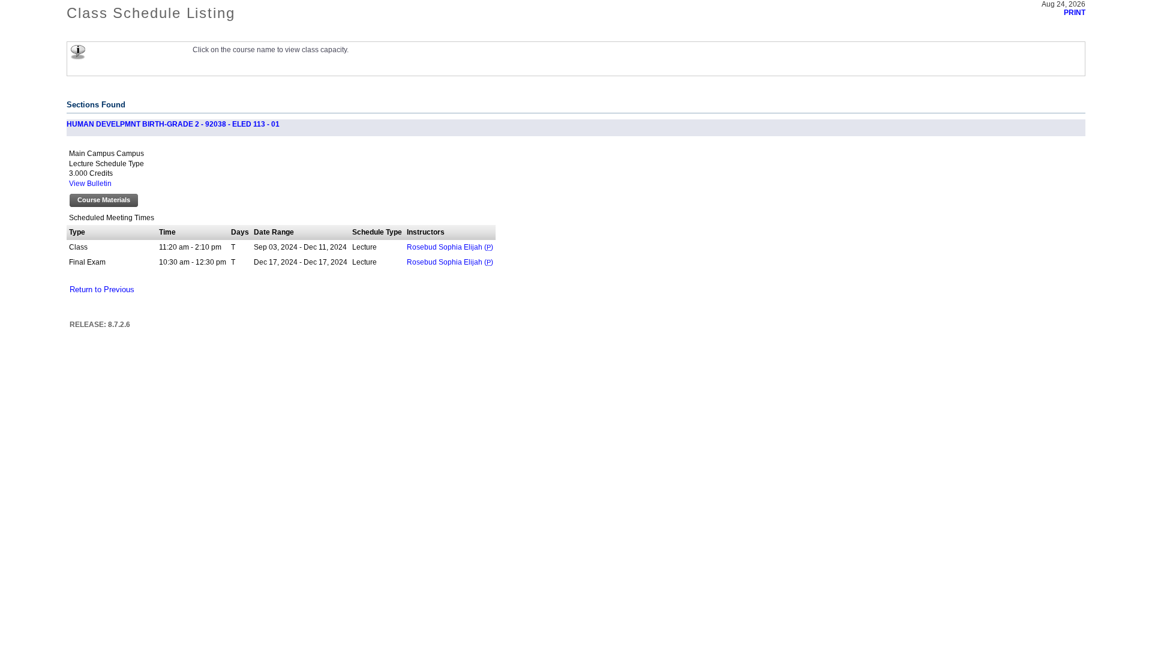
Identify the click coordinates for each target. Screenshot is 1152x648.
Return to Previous (102, 290)
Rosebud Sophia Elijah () (450, 247)
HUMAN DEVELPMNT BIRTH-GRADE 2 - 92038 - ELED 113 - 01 (173, 124)
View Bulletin (90, 183)
